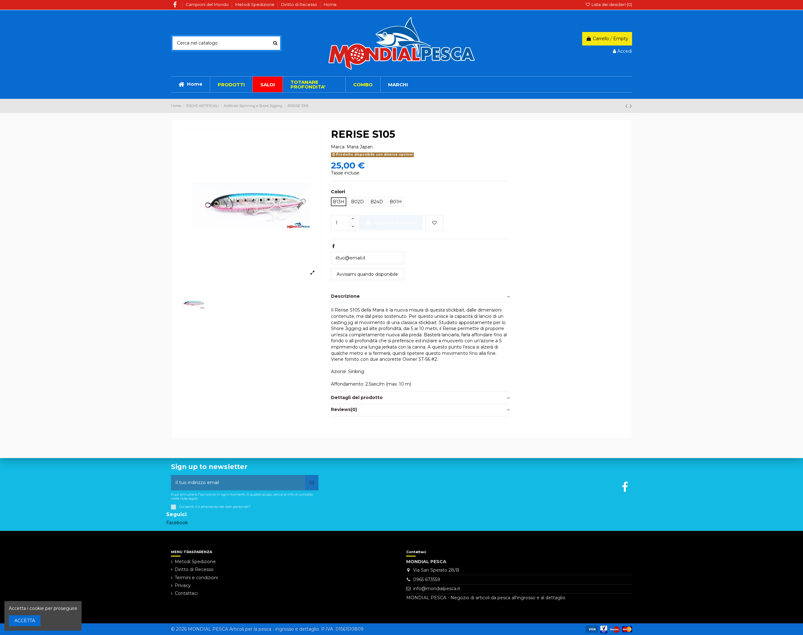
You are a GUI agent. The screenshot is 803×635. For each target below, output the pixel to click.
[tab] (420, 297)
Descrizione (345, 296)
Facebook (177, 523)
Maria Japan (360, 147)
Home (330, 4)
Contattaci (186, 593)
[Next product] (631, 106)
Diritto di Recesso (299, 4)
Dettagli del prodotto (357, 397)
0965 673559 (426, 579)
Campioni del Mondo (208, 4)
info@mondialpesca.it (436, 588)
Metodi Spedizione (255, 4)
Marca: (338, 147)
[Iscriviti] (311, 482)
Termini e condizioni (196, 577)
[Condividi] (333, 246)
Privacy (183, 585)
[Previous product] (627, 106)
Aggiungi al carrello (395, 222)
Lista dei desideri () (611, 4)
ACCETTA (24, 620)
